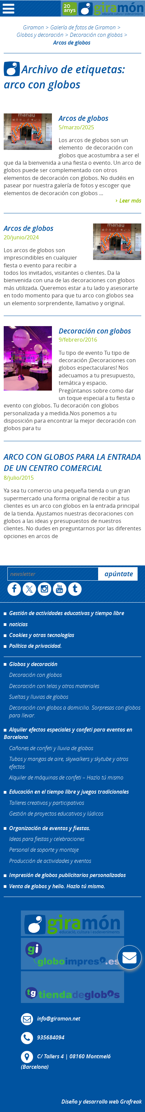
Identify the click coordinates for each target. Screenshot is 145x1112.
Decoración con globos (96, 34)
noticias (18, 624)
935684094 (50, 1037)
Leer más (130, 200)
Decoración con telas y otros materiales (54, 685)
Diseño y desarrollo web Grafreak (101, 1101)
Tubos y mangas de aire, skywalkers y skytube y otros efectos (68, 762)
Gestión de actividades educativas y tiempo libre (66, 613)
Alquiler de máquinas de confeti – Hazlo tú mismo (66, 777)
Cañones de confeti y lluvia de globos (51, 747)
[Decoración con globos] (28, 358)
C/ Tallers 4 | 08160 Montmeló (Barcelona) (66, 1061)
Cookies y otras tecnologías (41, 635)
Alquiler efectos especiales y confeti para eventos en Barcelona (68, 733)
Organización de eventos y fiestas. (49, 828)
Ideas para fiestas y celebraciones (46, 838)
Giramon (33, 27)
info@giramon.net (58, 1018)
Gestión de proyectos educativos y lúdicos (56, 813)
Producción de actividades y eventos (50, 860)
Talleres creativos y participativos (46, 802)
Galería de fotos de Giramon (83, 27)
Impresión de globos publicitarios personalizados (67, 875)
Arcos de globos (83, 118)
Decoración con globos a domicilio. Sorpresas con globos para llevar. (74, 711)
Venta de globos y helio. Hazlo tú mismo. (57, 886)
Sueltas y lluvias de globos (38, 696)
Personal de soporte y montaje (44, 849)
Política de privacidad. (35, 646)
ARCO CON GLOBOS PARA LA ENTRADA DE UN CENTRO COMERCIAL (72, 462)
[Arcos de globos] (28, 131)
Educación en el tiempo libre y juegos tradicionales (69, 791)
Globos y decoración (40, 34)
